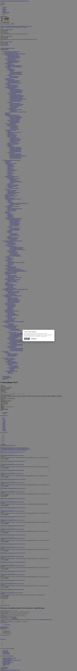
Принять (27, 338)
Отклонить (34, 338)
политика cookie (44, 336)
